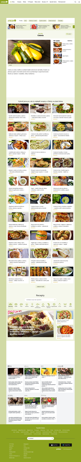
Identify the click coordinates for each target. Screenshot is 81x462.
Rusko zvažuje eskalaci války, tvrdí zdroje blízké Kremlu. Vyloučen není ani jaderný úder (15, 383)
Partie (48, 430)
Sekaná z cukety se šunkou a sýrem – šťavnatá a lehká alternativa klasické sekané (18, 171)
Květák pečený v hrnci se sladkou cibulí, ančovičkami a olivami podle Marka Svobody (65, 389)
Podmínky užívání (12, 451)
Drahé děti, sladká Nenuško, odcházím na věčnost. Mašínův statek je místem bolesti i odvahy (15, 389)
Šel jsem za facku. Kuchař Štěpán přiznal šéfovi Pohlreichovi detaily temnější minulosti (32, 383)
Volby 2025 (32, 432)
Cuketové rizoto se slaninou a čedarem (38, 152)
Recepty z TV (45, 1)
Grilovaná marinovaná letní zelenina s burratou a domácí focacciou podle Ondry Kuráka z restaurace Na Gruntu (62, 117)
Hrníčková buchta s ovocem (67, 50)
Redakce (25, 455)
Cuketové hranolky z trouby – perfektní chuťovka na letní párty (61, 152)
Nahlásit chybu (11, 457)
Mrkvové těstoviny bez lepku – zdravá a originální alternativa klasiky (64, 337)
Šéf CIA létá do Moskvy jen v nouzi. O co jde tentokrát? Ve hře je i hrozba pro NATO (15, 377)
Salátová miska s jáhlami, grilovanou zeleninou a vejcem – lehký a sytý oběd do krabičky (18, 135)
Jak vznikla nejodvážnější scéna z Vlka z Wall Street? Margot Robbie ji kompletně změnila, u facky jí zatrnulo (15, 419)
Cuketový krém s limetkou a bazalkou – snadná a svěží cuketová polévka (62, 207)
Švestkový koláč (54, 433)
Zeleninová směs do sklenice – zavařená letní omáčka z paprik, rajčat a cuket (61, 189)
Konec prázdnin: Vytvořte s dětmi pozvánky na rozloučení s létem (48, 418)
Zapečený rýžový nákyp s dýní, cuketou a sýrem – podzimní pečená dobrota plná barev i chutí (18, 243)
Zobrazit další (40, 286)
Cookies (10, 453)
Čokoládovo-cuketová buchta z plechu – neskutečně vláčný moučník (40, 116)
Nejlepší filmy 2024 (22, 430)
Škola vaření (37, 1)
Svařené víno (38, 432)
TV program (36, 430)
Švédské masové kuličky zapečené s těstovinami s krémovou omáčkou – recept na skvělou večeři (26, 330)
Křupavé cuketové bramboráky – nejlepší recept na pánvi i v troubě (39, 171)
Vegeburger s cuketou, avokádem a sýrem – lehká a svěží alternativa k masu (39, 243)
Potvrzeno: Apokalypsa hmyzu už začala (48, 376)
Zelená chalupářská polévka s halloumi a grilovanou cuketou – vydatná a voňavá (16, 189)
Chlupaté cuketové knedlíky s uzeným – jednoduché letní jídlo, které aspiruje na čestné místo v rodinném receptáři (39, 261)
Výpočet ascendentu (28, 433)
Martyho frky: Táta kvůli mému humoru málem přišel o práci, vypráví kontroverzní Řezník (31, 406)
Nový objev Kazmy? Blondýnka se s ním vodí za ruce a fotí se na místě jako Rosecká (32, 419)
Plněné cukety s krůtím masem (68, 44)
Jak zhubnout (14, 430)
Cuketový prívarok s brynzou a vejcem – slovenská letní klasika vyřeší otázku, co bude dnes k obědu (62, 135)
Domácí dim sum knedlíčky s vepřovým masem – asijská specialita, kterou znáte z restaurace (62, 243)
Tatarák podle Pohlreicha (47, 432)
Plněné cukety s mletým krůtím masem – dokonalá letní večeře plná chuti (40, 280)
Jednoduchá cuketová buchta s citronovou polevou (60, 261)
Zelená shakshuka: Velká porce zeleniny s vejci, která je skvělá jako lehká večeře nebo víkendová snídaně (17, 225)
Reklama (10, 447)
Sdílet (69, 34)
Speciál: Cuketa (53, 1)
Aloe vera (55, 432)
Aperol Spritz (65, 56)
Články (24, 1)
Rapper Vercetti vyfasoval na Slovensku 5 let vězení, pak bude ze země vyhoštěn (32, 413)
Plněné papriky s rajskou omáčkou (68, 61)
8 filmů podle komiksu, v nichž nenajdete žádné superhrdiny (14, 412)
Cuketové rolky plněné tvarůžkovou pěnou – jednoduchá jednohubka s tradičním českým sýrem (40, 135)
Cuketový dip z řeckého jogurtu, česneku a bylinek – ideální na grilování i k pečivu (61, 171)
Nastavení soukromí (27, 457)
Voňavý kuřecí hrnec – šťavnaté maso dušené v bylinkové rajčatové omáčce (65, 383)
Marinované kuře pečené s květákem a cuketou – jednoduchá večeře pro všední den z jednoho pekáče (39, 225)
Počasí (51, 430)
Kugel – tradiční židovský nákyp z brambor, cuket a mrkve (39, 189)
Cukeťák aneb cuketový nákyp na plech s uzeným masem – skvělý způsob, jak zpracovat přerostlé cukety (21, 28)
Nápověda (25, 453)
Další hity (70, 40)
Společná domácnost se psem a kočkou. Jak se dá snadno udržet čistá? (48, 413)
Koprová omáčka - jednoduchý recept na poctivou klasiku (65, 27)
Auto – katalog (16, 432)
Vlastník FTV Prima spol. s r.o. (14, 455)
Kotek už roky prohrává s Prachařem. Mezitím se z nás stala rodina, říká (32, 389)
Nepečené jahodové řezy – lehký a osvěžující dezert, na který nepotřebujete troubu (44, 27)
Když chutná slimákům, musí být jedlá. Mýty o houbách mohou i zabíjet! (48, 406)
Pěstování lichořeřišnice (63, 432)
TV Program (30, 1)
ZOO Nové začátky (66, 430)
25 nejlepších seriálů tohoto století (15, 405)
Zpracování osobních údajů (28, 451)
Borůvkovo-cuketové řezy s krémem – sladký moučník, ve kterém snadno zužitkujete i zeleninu (16, 280)
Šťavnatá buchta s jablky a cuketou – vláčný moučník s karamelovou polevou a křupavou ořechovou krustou (17, 261)
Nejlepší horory (30, 430)
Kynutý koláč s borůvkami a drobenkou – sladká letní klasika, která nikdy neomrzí (64, 377)
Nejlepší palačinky (45, 433)
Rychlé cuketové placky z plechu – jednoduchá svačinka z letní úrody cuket (17, 117)
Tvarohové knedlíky (37, 433)
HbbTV (10, 449)
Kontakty (25, 449)
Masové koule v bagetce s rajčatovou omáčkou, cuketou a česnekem (62, 225)
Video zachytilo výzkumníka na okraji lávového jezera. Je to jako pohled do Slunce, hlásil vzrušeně (48, 389)
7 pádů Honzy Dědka (25, 432)
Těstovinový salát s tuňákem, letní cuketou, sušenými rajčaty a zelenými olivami (61, 280)
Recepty (19, 1)
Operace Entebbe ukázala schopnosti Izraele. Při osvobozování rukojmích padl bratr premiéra (49, 384)
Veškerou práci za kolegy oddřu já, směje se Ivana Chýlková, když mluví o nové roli (32, 377)
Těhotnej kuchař (61, 1)
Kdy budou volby (57, 430)
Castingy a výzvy (26, 447)
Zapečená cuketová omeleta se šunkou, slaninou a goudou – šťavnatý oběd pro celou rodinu (16, 207)
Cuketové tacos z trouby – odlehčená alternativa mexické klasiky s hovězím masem (38, 207)
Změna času (42, 430)
